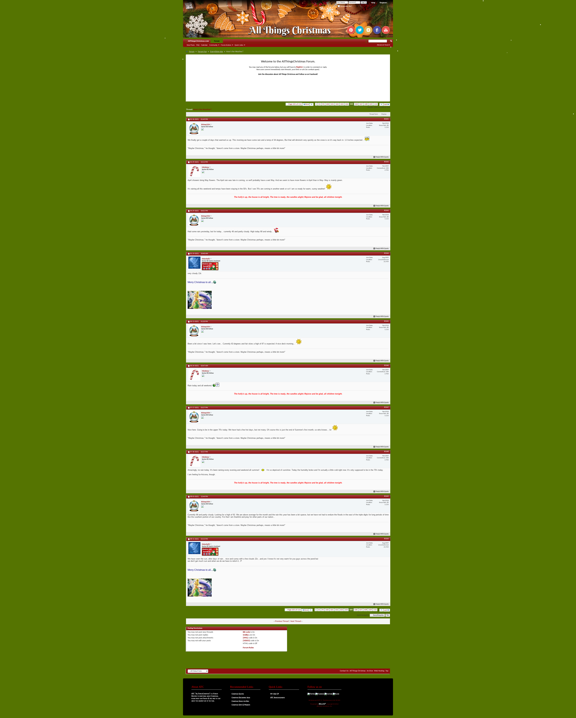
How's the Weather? (202, 109)
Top (387, 615)
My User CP (274, 694)
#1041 (386, 119)
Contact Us (344, 671)
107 (361, 104)
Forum (217, 41)
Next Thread (295, 621)
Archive (370, 671)
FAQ (198, 45)
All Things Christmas (358, 671)
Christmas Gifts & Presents (241, 705)
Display (383, 114)
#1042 (386, 162)
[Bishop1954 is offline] (194, 128)
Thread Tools (373, 114)
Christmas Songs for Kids (240, 701)
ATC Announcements (277, 698)
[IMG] (245, 638)
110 (375, 104)
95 (323, 104)
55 (319, 104)
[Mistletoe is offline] (194, 171)
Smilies (246, 635)
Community (213, 45)
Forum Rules (248, 648)
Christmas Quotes (238, 694)
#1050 (386, 539)
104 (346, 104)
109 (370, 104)
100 (327, 104)
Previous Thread (282, 621)
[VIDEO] (246, 641)
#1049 (386, 496)
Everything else (216, 52)
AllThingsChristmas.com (198, 41)
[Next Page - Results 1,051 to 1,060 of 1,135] (381, 104)
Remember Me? (346, 6)
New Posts (191, 45)
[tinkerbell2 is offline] (194, 263)
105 (351, 104)
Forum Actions (226, 45)
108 (366, 104)
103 (342, 104)
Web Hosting (379, 671)
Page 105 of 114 (295, 104)
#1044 (386, 253)
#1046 (386, 365)
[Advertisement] (288, 659)
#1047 (386, 407)
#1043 (386, 210)
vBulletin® (322, 704)
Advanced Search (383, 45)
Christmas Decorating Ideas (241, 698)
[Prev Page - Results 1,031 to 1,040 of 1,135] (312, 104)
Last (385, 104)
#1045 (386, 321)
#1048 (386, 452)
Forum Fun (202, 52)
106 (356, 104)
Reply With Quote (382, 157)
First (307, 104)
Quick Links (239, 45)
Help (373, 3)
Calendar (204, 45)
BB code (246, 632)
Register (383, 3)
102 (337, 104)
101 (332, 104)
